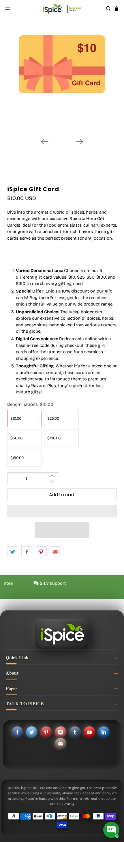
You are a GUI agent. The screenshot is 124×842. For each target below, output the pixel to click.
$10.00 (15, 418)
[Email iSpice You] (60, 744)
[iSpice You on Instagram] (60, 732)
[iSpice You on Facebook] (17, 732)
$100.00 (54, 438)
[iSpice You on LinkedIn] (104, 732)
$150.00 (17, 458)
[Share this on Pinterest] (41, 551)
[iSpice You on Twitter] (31, 732)
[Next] (79, 141)
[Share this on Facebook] (26, 551)
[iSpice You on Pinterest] (46, 732)
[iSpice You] (62, 8)
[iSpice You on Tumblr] (75, 732)
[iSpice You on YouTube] (89, 732)
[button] (62, 511)
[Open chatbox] (111, 830)
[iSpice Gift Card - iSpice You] (62, 78)
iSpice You (29, 788)
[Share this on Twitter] (12, 551)
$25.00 (53, 418)
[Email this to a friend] (55, 551)
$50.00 (16, 438)
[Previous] (44, 141)
